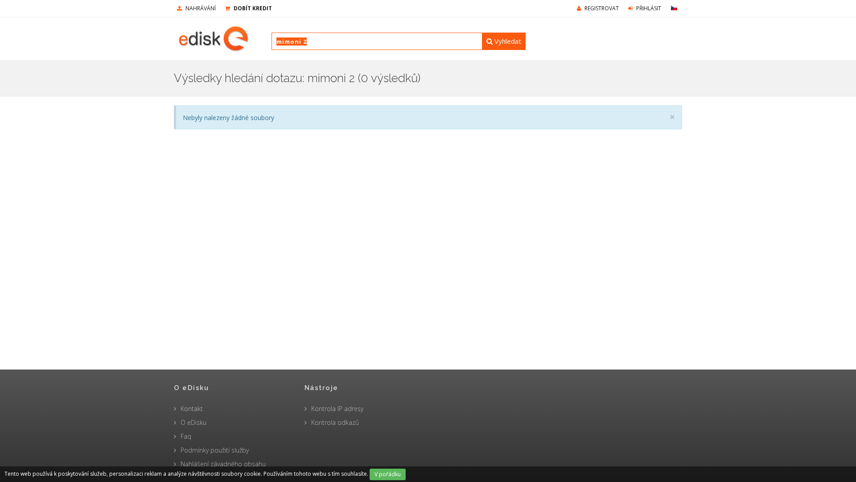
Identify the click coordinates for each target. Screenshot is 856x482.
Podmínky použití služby (215, 450)
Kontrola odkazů (335, 422)
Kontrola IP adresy (337, 408)
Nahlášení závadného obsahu (223, 464)
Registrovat (601, 8)
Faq (186, 436)
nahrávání (200, 8)
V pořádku (387, 474)
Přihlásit (648, 8)
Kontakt (192, 408)
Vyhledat (507, 41)
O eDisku (193, 422)
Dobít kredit (252, 8)
